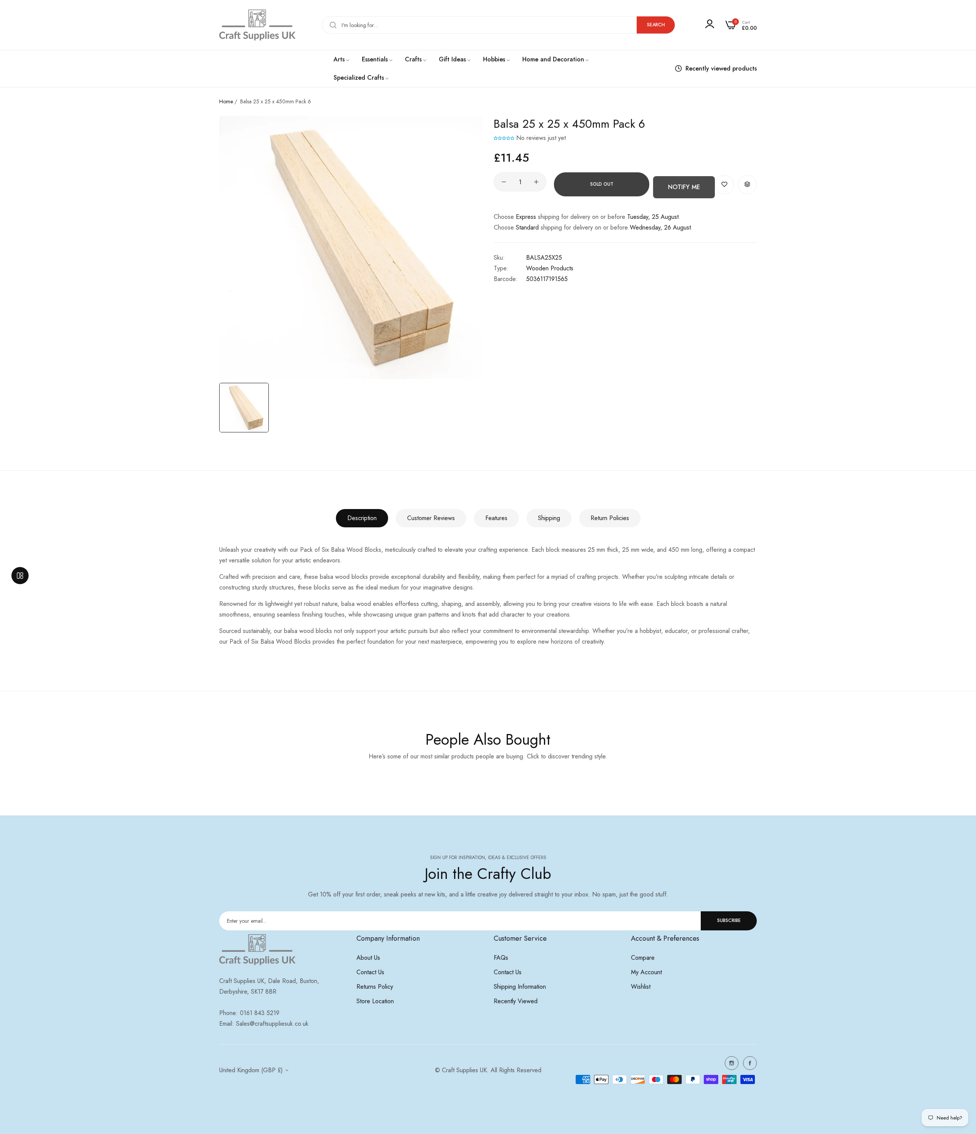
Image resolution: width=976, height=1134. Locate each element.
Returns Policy (374, 986)
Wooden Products (549, 268)
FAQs (501, 957)
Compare (643, 957)
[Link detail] (731, 1063)
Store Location (375, 1001)
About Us (368, 957)
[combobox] (498, 25)
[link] (342, 59)
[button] (504, 137)
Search (656, 24)
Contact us (370, 972)
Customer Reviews (431, 518)
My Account (646, 972)
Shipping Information (520, 986)
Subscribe (729, 920)
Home (226, 101)
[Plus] (536, 182)
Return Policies (610, 518)
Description (362, 518)
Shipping (549, 518)
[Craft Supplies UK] (257, 25)
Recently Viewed (516, 1001)
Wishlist (640, 986)
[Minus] (503, 182)
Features (496, 518)
